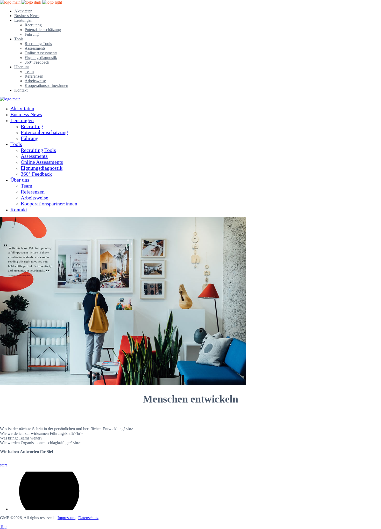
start (3, 465)
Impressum (66, 518)
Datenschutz (88, 518)
